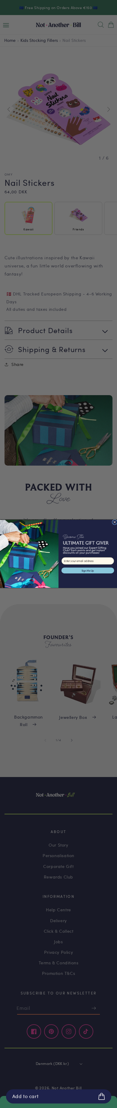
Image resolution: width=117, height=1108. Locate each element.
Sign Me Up (88, 570)
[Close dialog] (114, 522)
